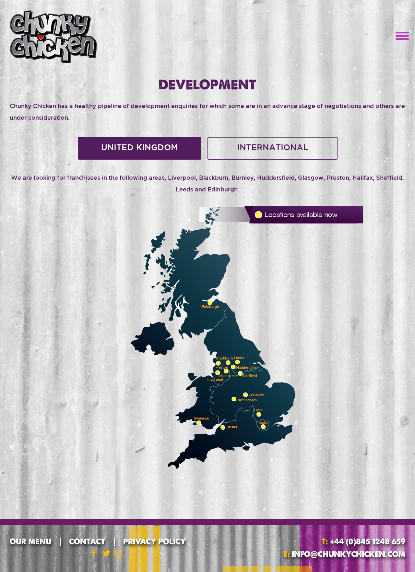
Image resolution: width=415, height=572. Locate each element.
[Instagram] (118, 553)
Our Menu (30, 541)
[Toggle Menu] (400, 37)
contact (87, 541)
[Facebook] (94, 553)
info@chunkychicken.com (348, 554)
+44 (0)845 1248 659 (366, 541)
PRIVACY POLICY (154, 541)
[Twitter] (106, 553)
